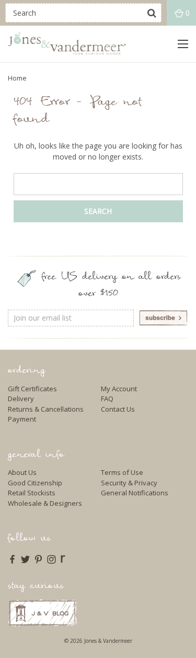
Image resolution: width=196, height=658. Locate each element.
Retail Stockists (31, 492)
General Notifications (134, 492)
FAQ (107, 398)
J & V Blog (42, 613)
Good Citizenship (35, 482)
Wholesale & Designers (45, 503)
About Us (22, 472)
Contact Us (118, 409)
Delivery (21, 398)
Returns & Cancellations (46, 409)
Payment (22, 419)
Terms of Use (122, 472)
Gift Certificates (32, 388)
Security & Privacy (129, 482)
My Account (119, 388)
